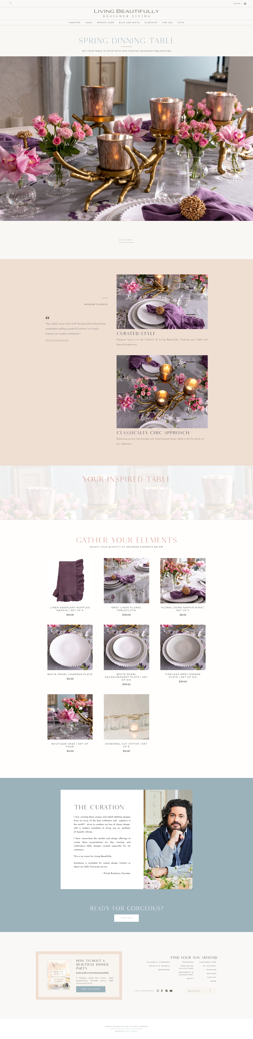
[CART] (245, 3)
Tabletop (75, 23)
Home (88, 23)
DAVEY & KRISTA (131, 1031)
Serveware (164, 970)
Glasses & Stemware (158, 962)
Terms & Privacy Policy (120, 1028)
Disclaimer (138, 1028)
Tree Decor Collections (186, 967)
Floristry (151, 23)
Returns (212, 973)
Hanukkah (188, 962)
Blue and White (129, 23)
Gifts (181, 23)
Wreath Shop (105, 23)
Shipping (212, 970)
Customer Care (208, 962)
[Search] (210, 991)
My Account (210, 966)
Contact (212, 977)
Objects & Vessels (159, 966)
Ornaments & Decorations (186, 973)
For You (167, 23)
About (190, 978)
